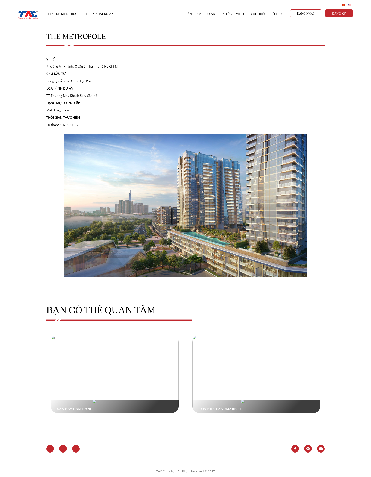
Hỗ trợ (276, 14)
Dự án (210, 14)
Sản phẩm (193, 14)
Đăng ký (339, 13)
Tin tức (225, 14)
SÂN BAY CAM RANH (75, 409)
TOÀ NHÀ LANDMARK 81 (220, 409)
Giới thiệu (258, 14)
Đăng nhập (306, 13)
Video (240, 14)
